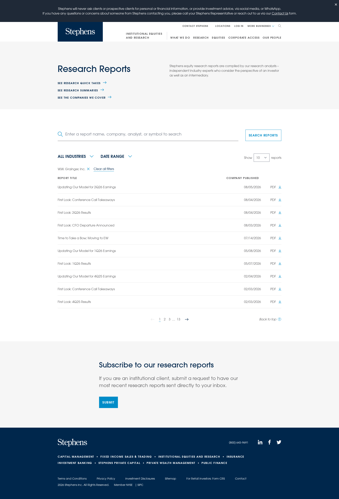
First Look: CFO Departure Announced (86, 225)
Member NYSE (123, 485)
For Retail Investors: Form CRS (205, 478)
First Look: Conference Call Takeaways (86, 200)
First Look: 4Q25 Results (74, 302)
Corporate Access (244, 37)
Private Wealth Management (171, 463)
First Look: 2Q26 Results (74, 213)
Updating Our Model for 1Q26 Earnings (87, 251)
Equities (218, 37)
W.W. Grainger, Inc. (71, 169)
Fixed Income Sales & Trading (126, 456)
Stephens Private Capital (119, 463)
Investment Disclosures (140, 478)
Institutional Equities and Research (144, 35)
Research (201, 37)
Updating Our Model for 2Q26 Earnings (87, 187)
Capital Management (76, 456)
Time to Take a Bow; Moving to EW (83, 238)
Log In (238, 25)
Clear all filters (104, 169)
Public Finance (214, 463)
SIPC (140, 485)
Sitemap (170, 478)
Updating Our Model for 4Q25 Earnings (87, 276)
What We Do (180, 37)
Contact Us (280, 13)
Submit (108, 402)
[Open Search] (279, 25)
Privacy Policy (106, 478)
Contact (240, 478)
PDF (273, 187)
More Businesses (259, 25)
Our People (272, 37)
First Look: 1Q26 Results (74, 263)
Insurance (235, 456)
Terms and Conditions (72, 478)
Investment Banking (75, 463)
